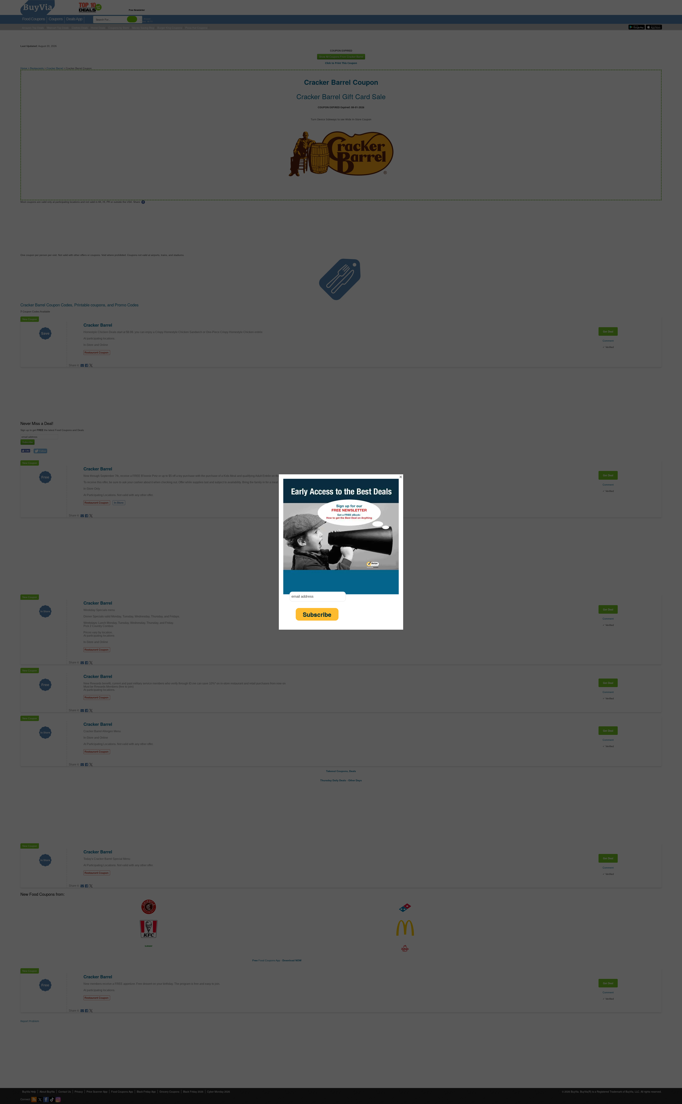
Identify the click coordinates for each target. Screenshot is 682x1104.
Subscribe (317, 614)
